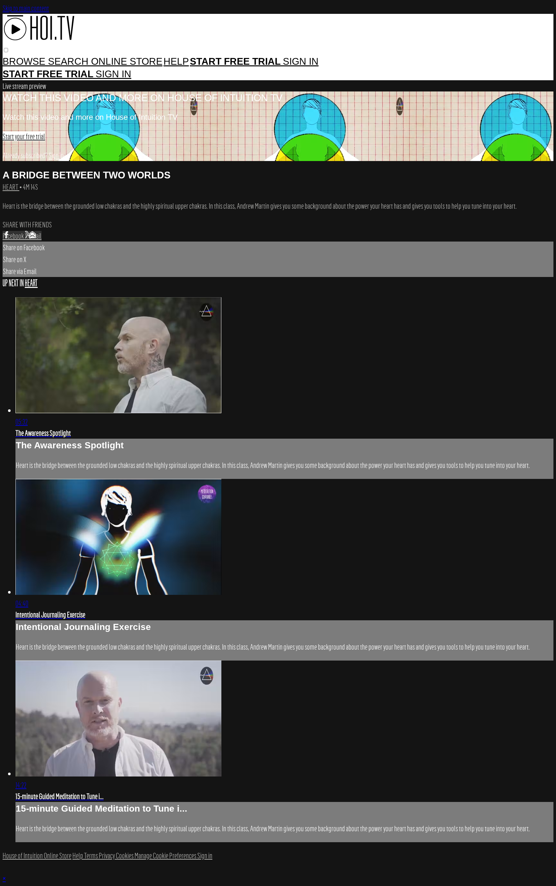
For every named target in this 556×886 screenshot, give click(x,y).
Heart (11, 187)
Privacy (107, 855)
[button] (6, 50)
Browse (25, 61)
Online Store (126, 61)
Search (69, 61)
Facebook (14, 236)
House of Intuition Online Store (37, 855)
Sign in (301, 61)
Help (176, 61)
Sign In (113, 74)
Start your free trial (24, 136)
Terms (91, 855)
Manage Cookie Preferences (165, 855)
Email (35, 236)
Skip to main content (26, 8)
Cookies (125, 855)
